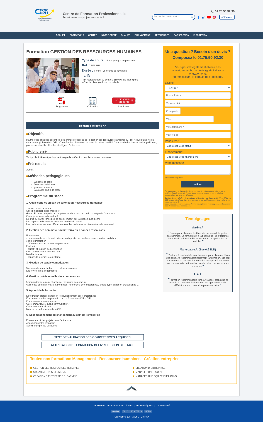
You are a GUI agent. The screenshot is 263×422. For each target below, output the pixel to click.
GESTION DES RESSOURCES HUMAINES (56, 368)
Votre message (174, 162)
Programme (62, 106)
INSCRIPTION (200, 35)
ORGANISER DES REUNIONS (49, 372)
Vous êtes (171, 141)
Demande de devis (90, 125)
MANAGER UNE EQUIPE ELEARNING (156, 376)
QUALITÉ (125, 35)
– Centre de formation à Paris (113, 405)
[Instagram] (214, 17)
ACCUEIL (60, 35)
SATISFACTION (181, 35)
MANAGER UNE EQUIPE (149, 372)
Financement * (174, 151)
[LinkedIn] (204, 17)
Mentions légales (144, 405)
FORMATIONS (77, 35)
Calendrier (92, 106)
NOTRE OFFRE (109, 35)
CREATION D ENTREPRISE (150, 368)
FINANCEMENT (142, 35)
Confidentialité (163, 405)
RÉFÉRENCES (162, 35)
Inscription (123, 106)
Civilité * (170, 82)
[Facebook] (198, 17)
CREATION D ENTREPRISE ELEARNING (55, 376)
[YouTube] (209, 17)
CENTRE (92, 35)
